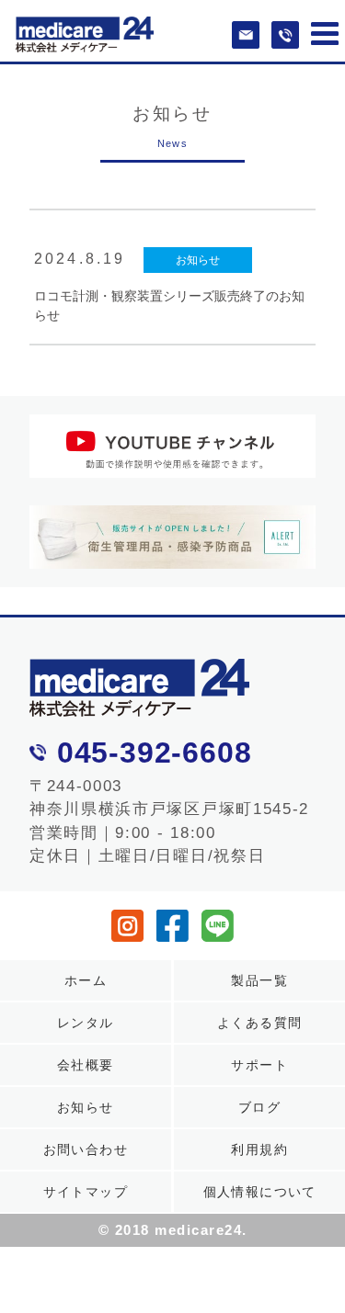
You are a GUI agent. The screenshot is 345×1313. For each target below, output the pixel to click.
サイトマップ (85, 1191)
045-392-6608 (154, 752)
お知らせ (198, 260)
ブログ (259, 1107)
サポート (259, 1065)
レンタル (85, 1022)
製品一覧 (259, 980)
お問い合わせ (85, 1149)
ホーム (85, 980)
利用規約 (259, 1149)
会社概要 (85, 1065)
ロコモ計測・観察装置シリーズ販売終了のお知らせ (169, 306)
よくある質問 (259, 1022)
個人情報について (259, 1191)
